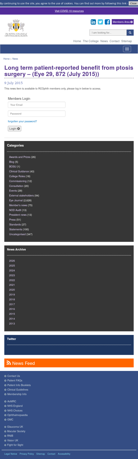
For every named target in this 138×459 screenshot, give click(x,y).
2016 (12, 309)
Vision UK (12, 440)
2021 (12, 284)
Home (77, 41)
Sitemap (126, 41)
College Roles (17, 176)
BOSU (12, 166)
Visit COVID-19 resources (69, 11)
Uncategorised (17, 234)
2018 (12, 299)
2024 (12, 270)
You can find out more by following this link (100, 3)
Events (13, 190)
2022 (12, 280)
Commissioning (18, 181)
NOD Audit (15, 210)
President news (18, 214)
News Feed (23, 363)
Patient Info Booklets (19, 385)
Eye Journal (16, 200)
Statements (15, 229)
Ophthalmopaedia (17, 415)
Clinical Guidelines (17, 389)
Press (12, 219)
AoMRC (11, 401)
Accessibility (64, 453)
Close (133, 3)
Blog (11, 162)
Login (13, 128)
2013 (12, 323)
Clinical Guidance (19, 171)
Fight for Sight (15, 445)
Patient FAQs (14, 380)
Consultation (16, 186)
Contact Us (13, 376)
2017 (12, 304)
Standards (15, 224)
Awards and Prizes (19, 157)
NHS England (15, 405)
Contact (114, 41)
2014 (12, 318)
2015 (12, 313)
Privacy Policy (27, 453)
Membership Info (17, 394)
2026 (12, 260)
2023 (12, 275)
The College (91, 41)
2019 (12, 294)
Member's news (18, 205)
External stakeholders (21, 195)
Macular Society (16, 431)
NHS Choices (14, 410)
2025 (12, 265)
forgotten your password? (22, 121)
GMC (10, 419)
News (104, 41)
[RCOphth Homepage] (16, 36)
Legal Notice (10, 453)
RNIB (10, 435)
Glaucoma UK (15, 426)
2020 (12, 289)
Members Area (121, 22)
